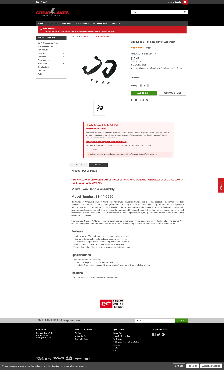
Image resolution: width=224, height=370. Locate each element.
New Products (43, 50)
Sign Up (178, 2)
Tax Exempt (67, 23)
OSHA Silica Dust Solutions (48, 43)
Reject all (192, 365)
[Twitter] (143, 100)
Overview (79, 165)
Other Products (43, 67)
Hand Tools (42, 57)
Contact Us (116, 23)
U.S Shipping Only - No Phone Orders (126, 342)
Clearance (41, 70)
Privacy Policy (118, 333)
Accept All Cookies (211, 365)
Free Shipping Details (108, 31)
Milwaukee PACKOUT (46, 46)
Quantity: (134, 85)
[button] (221, 185)
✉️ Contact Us (91, 149)
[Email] (136, 100)
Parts (40, 74)
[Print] (140, 100)
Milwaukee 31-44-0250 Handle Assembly (96, 36)
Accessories (42, 63)
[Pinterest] (147, 100)
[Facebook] (132, 100)
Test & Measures (44, 60)
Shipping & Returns (81, 339)
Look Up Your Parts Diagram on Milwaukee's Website (106, 142)
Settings (179, 365)
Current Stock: (137, 78)
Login (170, 2)
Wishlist (78, 333)
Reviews (98, 165)
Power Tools (42, 53)
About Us (116, 345)
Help (115, 351)
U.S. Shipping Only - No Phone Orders (91, 23)
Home (71, 36)
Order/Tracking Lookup (48, 23)
